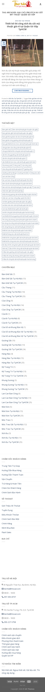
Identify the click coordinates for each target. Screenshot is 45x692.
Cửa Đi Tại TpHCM (10, 323)
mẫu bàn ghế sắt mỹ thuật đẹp (12, 191)
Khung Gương (8, 380)
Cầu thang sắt (7, 166)
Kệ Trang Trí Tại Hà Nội (12, 371)
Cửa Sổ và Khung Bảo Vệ (12, 327)
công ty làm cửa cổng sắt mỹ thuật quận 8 (16, 148)
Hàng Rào (6, 354)
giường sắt (28, 169)
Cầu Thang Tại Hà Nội (11, 292)
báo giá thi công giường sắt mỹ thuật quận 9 (17, 140)
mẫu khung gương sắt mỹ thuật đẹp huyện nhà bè (19, 194)
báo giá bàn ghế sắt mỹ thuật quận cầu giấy (17, 133)
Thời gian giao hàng (10, 644)
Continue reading (22, 91)
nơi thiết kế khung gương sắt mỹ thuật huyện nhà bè (20, 216)
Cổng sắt (17, 166)
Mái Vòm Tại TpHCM (11, 415)
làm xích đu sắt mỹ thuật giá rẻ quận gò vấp (16, 106)
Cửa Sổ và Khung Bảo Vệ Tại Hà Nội (17, 331)
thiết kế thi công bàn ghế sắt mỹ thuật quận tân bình (20, 238)
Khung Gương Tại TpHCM (13, 389)
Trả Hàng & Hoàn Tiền (11, 483)
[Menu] (3, 4)
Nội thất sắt (7, 670)
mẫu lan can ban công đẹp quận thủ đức (16, 198)
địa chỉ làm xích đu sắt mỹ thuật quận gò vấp (26, 103)
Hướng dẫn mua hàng (11, 653)
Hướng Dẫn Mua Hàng (11, 470)
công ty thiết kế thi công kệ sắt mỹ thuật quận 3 (18, 151)
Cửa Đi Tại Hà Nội (9, 318)
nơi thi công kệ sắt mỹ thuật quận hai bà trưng (17, 212)
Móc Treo (6, 420)
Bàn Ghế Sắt (7, 274)
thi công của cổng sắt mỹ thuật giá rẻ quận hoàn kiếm (20, 223)
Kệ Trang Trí (7, 367)
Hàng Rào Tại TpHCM (11, 362)
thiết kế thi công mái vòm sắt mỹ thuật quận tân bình (20, 241)
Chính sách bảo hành (11, 647)
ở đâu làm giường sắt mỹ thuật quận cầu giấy (17, 252)
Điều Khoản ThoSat (10, 514)
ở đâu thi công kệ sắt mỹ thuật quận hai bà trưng (18, 259)
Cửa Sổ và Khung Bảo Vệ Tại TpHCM (17, 336)
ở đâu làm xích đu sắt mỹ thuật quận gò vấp (21, 110)
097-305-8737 (10, 597)
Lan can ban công (8, 176)
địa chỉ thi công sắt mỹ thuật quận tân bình (24, 248)
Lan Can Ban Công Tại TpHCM (15, 402)
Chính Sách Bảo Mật (10, 519)
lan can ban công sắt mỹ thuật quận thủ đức (17, 180)
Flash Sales (6, 532)
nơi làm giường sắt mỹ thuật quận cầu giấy (16, 202)
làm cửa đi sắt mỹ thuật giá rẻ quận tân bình (17, 184)
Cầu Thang (6, 287)
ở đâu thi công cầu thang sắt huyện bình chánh (18, 256)
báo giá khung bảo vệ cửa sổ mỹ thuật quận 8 (17, 137)
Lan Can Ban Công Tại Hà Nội (14, 398)
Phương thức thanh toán (12, 641)
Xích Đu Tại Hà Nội (10, 438)
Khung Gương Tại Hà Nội (13, 385)
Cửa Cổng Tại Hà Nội (11, 305)
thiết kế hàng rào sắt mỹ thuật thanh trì (15, 234)
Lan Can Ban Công (10, 393)
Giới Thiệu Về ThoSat (11, 506)
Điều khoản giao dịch (11, 638)
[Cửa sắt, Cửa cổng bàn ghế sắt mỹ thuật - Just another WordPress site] (22, 4)
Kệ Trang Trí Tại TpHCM (12, 376)
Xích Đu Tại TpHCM (22, 21)
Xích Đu (5, 433)
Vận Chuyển (7, 479)
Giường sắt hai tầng (9, 173)
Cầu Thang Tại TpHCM (12, 296)
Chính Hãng (7, 523)
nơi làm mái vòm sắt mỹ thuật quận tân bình (17, 205)
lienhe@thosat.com (12, 589)
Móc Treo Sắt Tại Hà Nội (12, 424)
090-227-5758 (10, 622)
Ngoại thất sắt (18, 670)
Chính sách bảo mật (10, 650)
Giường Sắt (6, 340)
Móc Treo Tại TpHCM (11, 429)
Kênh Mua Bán (8, 528)
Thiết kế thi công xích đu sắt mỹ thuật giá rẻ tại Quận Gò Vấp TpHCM (22, 26)
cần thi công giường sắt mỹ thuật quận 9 (15, 155)
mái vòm (36, 187)
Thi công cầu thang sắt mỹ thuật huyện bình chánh (19, 220)
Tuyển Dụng (7, 510)
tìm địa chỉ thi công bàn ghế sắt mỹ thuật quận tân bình (20, 245)
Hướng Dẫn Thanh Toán (12, 475)
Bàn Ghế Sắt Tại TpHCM (12, 283)
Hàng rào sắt (35, 173)
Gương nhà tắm (23, 173)
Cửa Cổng (6, 300)
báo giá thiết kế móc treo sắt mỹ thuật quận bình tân (20, 144)
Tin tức (22, 685)
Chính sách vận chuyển (11, 635)
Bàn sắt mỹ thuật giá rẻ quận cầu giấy (25, 129)
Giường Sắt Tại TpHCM (12, 349)
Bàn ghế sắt (6, 129)
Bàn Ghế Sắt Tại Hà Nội (12, 278)
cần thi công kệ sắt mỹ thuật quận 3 (14, 158)
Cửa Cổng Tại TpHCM (11, 309)
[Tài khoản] (40, 4)
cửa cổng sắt (26, 166)
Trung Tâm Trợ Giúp (11, 466)
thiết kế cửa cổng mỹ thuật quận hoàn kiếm (17, 230)
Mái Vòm (5, 407)
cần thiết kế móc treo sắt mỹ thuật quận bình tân (18, 162)
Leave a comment (37, 113)
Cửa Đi (5, 314)
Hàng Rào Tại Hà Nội (11, 358)
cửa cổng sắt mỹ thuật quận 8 (12, 169)
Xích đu (4, 248)
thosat (35, 35)
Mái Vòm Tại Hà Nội (10, 411)
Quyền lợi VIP (7, 655)
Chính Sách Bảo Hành (11, 492)
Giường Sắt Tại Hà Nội (11, 345)
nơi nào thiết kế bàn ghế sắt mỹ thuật (14, 209)
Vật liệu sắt (31, 670)
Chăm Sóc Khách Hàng (11, 488)
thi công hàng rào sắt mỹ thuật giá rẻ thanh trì (17, 227)
